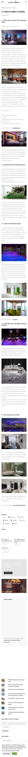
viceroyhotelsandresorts (19, 505)
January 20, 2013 (4, 15)
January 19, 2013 (7, 569)
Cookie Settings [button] (6, 753)
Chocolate (6, 581)
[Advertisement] (14, 664)
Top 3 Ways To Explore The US (16, 698)
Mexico (5, 562)
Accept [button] (14, 753)
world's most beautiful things (8, 7)
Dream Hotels (4, 548)
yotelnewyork (16, 128)
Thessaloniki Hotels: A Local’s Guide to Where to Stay (19, 541)
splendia (15, 319)
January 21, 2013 (7, 585)
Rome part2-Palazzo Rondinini (16, 689)
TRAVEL (9, 562)
